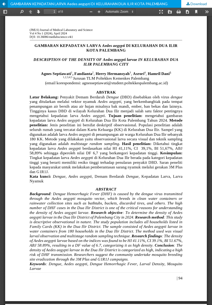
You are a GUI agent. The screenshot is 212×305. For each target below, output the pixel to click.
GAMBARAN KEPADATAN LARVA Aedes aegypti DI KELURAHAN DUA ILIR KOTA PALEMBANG (89, 4)
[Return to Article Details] (4, 4)
